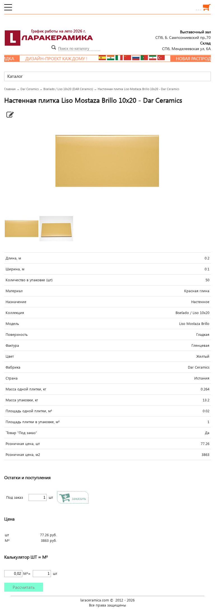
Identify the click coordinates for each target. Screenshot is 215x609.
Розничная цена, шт (23, 443)
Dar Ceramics (29, 89)
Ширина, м (15, 268)
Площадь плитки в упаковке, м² (33, 421)
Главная (10, 89)
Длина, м (13, 258)
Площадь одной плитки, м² (29, 410)
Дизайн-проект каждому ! (49, 58)
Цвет (10, 356)
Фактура (12, 345)
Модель (12, 323)
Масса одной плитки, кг (26, 389)
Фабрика (13, 367)
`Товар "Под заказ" (21, 432)
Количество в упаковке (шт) (29, 279)
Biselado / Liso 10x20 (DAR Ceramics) (68, 89)
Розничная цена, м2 (23, 454)
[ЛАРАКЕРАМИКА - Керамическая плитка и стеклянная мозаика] (49, 48)
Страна (12, 378)
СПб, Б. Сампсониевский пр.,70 (183, 34)
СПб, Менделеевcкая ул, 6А (186, 45)
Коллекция (15, 312)
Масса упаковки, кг (22, 399)
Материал (14, 290)
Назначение (16, 301)
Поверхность (17, 334)
